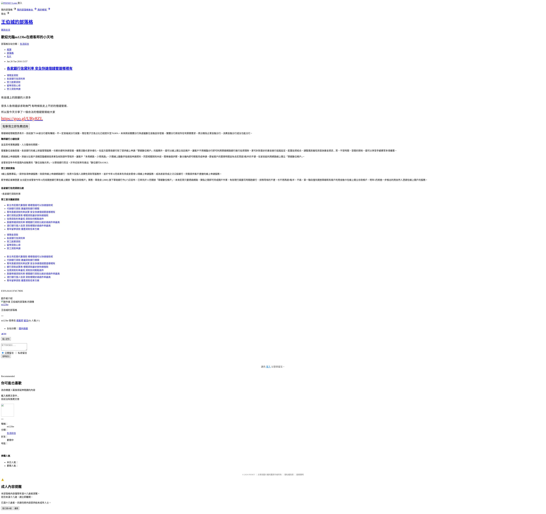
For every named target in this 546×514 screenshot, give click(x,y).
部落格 (10, 53)
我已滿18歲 (7, 508)
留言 (26, 320)
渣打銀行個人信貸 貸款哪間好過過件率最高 (29, 225)
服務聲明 (300, 475)
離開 (16, 508)
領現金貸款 (12, 75)
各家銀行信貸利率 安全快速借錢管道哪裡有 (40, 68)
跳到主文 (5, 30)
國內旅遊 (23, 328)
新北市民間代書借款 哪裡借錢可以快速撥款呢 (30, 205)
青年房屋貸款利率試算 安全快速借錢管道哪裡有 (31, 212)
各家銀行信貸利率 (16, 79)
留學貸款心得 (13, 85)
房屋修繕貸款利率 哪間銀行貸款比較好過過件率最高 (33, 222)
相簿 (9, 49)
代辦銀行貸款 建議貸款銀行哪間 (23, 208)
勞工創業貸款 (13, 82)
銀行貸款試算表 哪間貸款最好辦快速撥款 (27, 215)
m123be (4, 304)
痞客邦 (19, 320)
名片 (9, 56)
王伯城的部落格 (17, 22)
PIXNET (252, 475)
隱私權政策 (289, 475)
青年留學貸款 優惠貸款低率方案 (23, 229)
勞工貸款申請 (13, 89)
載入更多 (6, 339)
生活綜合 (24, 44)
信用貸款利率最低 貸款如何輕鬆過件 (25, 219)
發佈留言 (6, 356)
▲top (3, 333)
